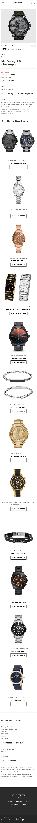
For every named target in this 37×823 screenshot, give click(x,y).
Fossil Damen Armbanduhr (18, 209)
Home (10, 801)
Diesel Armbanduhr (18, 356)
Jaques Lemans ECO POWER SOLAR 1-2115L (18, 502)
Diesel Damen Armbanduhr (18, 697)
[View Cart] (31, 3)
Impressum (19, 801)
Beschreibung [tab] (8, 81)
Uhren (9, 77)
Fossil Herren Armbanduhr (18, 600)
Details (29, 155)
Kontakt (24, 804)
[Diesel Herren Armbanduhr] (32, 46)
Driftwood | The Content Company (26, 820)
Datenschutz (14, 804)
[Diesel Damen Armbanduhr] (35, 46)
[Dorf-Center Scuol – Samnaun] (18, 3)
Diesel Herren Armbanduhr (18, 160)
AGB (27, 801)
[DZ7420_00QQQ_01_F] (18, 25)
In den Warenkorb (18, 216)
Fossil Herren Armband (18, 404)
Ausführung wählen (18, 167)
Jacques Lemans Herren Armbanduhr (18, 307)
